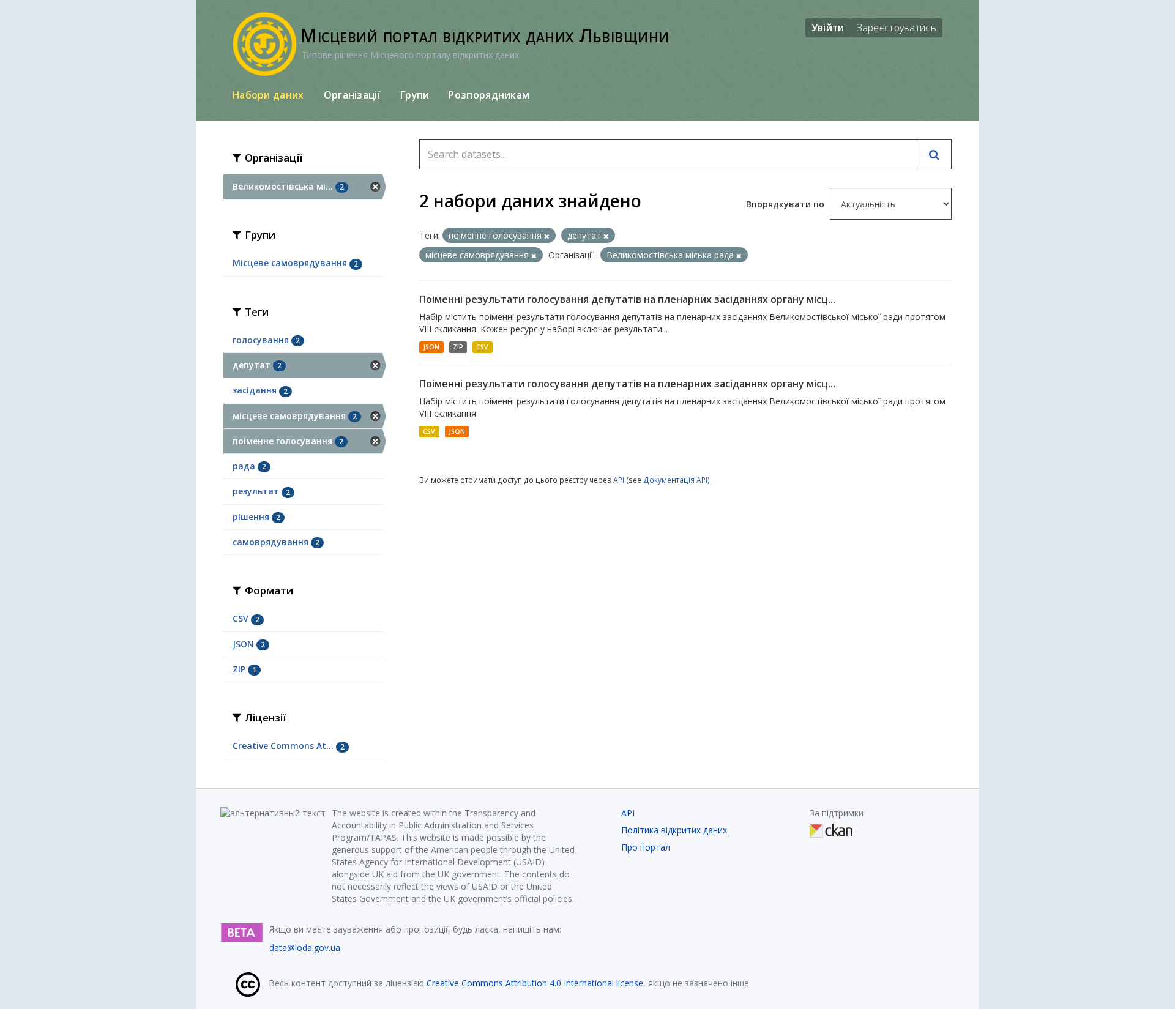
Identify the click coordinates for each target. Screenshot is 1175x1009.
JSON (431, 347)
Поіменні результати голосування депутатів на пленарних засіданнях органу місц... (627, 299)
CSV (482, 347)
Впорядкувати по (786, 204)
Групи (415, 95)
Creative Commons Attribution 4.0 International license (535, 983)
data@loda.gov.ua (304, 947)
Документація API (675, 480)
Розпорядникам (489, 95)
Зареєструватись (897, 27)
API (618, 480)
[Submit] (935, 154)
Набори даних (268, 95)
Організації (352, 95)
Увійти (828, 27)
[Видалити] (547, 235)
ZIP (458, 347)
